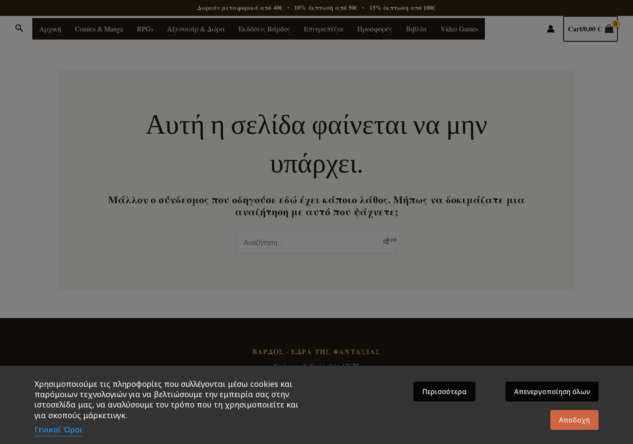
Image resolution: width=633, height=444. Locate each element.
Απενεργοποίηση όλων (552, 391)
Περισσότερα (444, 391)
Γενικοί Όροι (58, 429)
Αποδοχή (574, 420)
